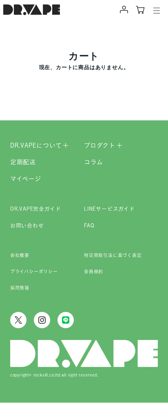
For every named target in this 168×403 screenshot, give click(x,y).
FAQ (89, 225)
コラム (93, 162)
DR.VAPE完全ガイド (35, 208)
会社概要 (19, 255)
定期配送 (23, 162)
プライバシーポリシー (34, 271)
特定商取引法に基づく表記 (113, 255)
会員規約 (93, 271)
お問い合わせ (27, 225)
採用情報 (19, 287)
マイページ (25, 179)
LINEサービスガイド (109, 208)
